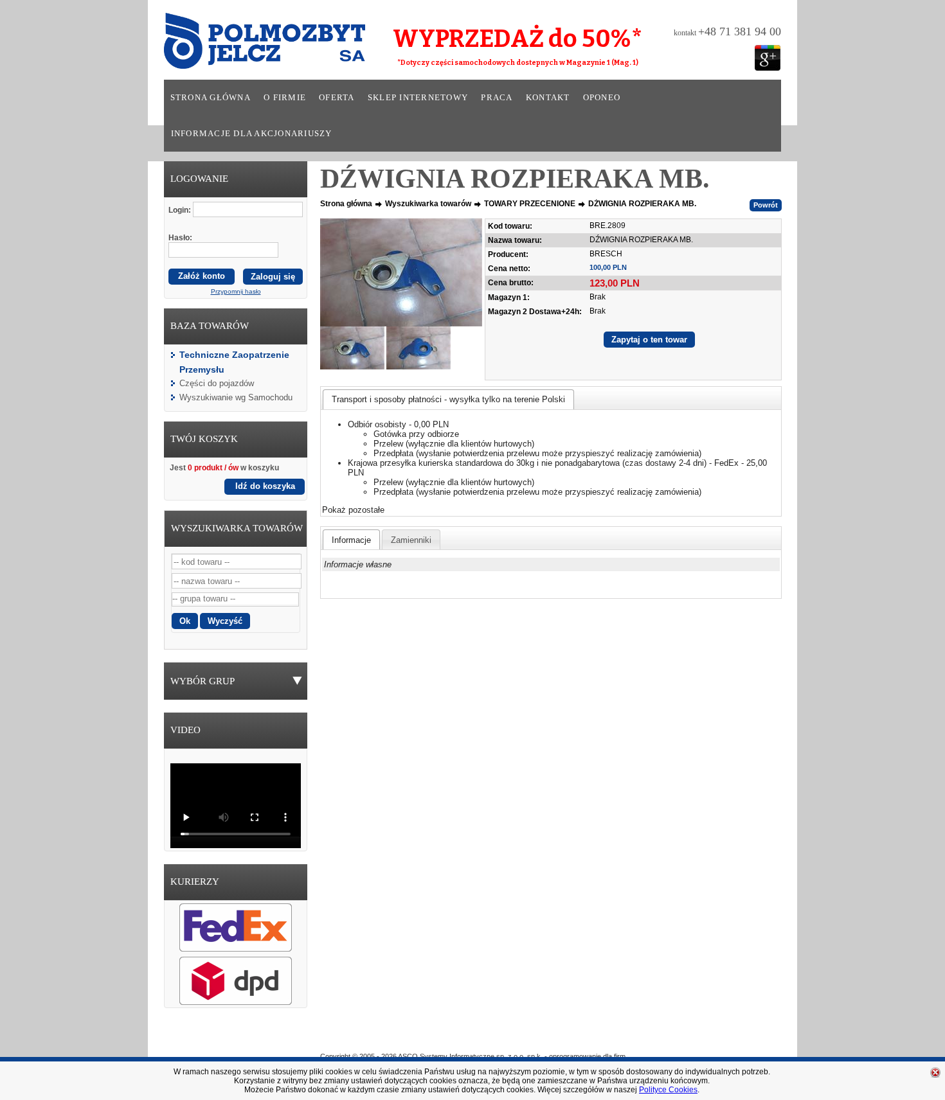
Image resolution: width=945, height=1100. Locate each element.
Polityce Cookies (668, 1089)
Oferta (337, 97)
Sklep (519, 1038)
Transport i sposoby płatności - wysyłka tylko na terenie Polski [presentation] (448, 399)
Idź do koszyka (265, 486)
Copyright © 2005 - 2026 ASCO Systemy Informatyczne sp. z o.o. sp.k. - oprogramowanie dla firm (473, 1056)
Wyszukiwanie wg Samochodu (235, 397)
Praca (496, 97)
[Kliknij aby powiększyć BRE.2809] (401, 272)
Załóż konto (201, 276)
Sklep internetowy (418, 97)
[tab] (448, 399)
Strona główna (210, 97)
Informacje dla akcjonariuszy (251, 133)
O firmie (285, 97)
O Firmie (415, 1038)
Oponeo (602, 97)
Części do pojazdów (216, 383)
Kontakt (548, 97)
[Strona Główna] (247, 45)
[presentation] (351, 539)
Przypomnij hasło (236, 291)
